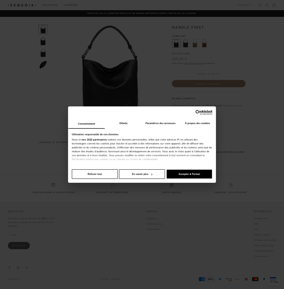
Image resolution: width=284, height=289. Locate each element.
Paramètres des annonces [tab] (160, 123)
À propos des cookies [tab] (197, 123)
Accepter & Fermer (189, 174)
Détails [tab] (123, 123)
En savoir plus (140, 174)
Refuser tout (95, 174)
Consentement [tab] (86, 123)
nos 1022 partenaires (94, 139)
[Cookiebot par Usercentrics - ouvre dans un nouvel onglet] (198, 112)
